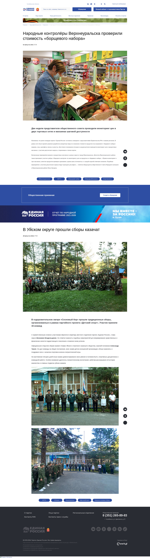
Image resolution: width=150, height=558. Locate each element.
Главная (25, 25)
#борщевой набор (73, 179)
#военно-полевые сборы (102, 500)
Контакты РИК (30, 517)
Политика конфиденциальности (33, 546)
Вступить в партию (121, 15)
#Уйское (56, 500)
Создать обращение (110, 195)
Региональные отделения (83, 513)
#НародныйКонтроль (91, 179)
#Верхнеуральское (44, 179)
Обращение (82, 9)
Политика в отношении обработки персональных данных (41, 548)
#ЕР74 (59, 179)
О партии (25, 15)
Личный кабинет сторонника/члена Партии (110, 9)
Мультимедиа (104, 15)
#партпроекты (107, 179)
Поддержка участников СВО (75, 20)
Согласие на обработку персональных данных (37, 550)
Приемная (90, 15)
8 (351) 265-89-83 (115, 515)
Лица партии (39, 15)
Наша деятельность (55, 15)
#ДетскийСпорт (84, 500)
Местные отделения (74, 15)
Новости (45, 25)
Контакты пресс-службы (58, 517)
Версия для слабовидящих (119, 4)
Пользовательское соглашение (32, 545)
